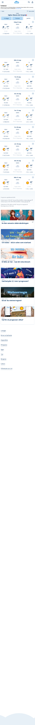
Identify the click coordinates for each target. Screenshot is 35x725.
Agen (2, 349)
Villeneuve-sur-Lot (6, 368)
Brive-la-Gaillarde (6, 335)
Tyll (2, 354)
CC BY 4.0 (29, 200)
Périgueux (4, 345)
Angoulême (4, 340)
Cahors (3, 364)
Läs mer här (18, 8)
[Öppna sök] (29, 2)
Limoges (3, 331)
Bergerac (3, 359)
